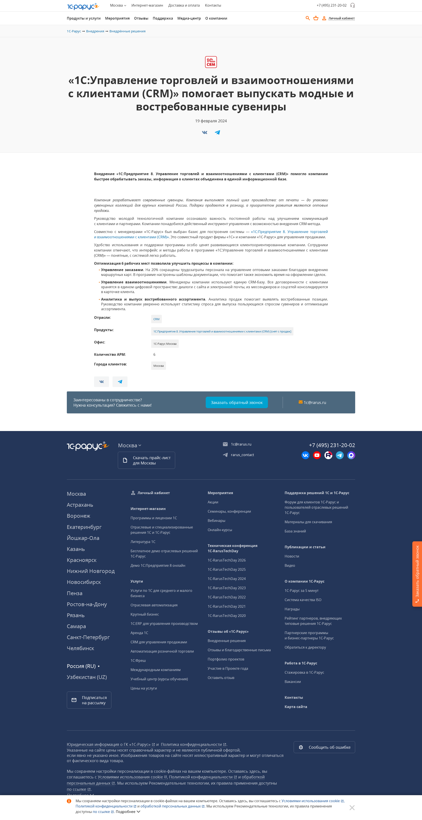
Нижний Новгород (91, 570)
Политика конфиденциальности (192, 744)
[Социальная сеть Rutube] (328, 455)
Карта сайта (296, 706)
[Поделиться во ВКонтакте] (205, 133)
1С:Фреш (138, 660)
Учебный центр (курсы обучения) (159, 679)
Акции (213, 502)
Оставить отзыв (221, 677)
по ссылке (77, 789)
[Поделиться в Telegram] (217, 133)
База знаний (295, 531)
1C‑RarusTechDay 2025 (227, 569)
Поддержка (163, 18)
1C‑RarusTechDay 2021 (227, 606)
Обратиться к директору (305, 647)
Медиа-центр (189, 18)
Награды (292, 609)
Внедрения (95, 31)
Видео (290, 565)
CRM (156, 319)
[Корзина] (315, 18)
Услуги (137, 581)
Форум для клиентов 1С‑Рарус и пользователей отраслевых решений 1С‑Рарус (316, 507)
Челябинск (80, 648)
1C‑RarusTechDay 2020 (227, 615)
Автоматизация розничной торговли (162, 651)
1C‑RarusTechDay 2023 (227, 587)
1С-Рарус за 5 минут (301, 590)
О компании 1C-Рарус (304, 581)
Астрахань (80, 504)
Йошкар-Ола (83, 537)
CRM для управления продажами (159, 642)
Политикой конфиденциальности (104, 806)
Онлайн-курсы (220, 529)
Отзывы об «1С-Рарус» (228, 631)
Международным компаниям (156, 669)
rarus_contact (242, 454)
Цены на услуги (144, 688)
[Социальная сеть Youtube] (317, 455)
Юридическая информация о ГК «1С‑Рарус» (109, 744)
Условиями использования (313, 800)
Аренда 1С (139, 632)
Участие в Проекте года (228, 668)
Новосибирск (84, 581)
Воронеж (78, 515)
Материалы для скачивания (308, 521)
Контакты (213, 5)
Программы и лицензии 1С (154, 517)
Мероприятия (117, 18)
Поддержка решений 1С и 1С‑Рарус (317, 492)
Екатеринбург (84, 526)
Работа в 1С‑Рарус (301, 663)
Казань (76, 548)
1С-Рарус (74, 31)
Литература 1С (143, 541)
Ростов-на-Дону (87, 604)
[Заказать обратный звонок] (352, 5)
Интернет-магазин (147, 5)
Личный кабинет (154, 492)
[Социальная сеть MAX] (351, 455)
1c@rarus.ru (315, 402)
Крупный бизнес (145, 614)
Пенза (74, 593)
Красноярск (81, 559)
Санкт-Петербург (88, 637)
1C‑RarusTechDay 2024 (227, 578)
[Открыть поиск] (308, 18)
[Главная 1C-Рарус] (83, 6)
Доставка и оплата (184, 5)
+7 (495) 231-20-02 (332, 5)
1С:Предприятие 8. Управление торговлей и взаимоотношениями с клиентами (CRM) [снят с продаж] (222, 331)
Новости (292, 556)
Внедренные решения (227, 640)
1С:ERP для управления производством (164, 623)
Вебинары (216, 520)
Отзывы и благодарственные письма (239, 650)
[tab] (84, 18)
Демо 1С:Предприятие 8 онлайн (158, 565)
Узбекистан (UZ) (87, 677)
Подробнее (125, 811)
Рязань (76, 615)
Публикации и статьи (305, 547)
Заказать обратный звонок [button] (237, 402)
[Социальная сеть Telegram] (340, 455)
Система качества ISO (303, 599)
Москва (76, 493)
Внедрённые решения (127, 31)
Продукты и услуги (84, 18)
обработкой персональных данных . (173, 806)
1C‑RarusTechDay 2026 (227, 560)
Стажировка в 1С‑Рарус (304, 672)
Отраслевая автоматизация (154, 605)
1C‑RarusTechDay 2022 (227, 597)
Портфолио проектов (226, 659)
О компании (216, 18)
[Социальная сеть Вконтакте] (305, 455)
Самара (76, 626)
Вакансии (293, 681)
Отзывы (141, 18)
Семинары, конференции (229, 511)
